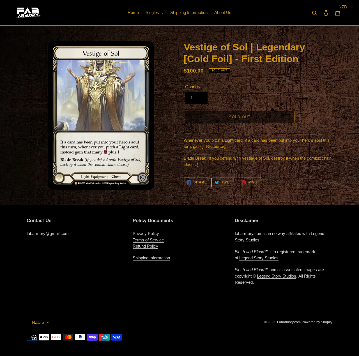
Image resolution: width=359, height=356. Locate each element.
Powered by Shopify (317, 322)
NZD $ (38, 322)
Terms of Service (148, 240)
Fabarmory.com (289, 322)
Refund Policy (145, 246)
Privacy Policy (146, 233)
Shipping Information (151, 257)
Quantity (193, 86)
